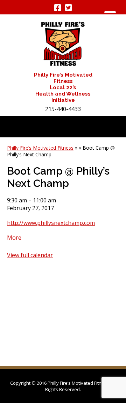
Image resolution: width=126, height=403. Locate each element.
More (14, 237)
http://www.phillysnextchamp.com (51, 223)
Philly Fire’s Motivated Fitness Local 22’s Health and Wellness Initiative (63, 87)
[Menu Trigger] (110, 15)
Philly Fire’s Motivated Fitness (40, 147)
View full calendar (30, 255)
